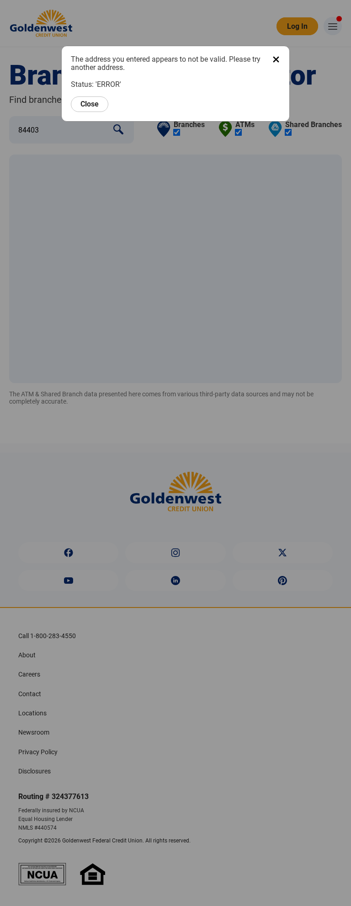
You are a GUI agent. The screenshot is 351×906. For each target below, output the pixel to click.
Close (89, 104)
